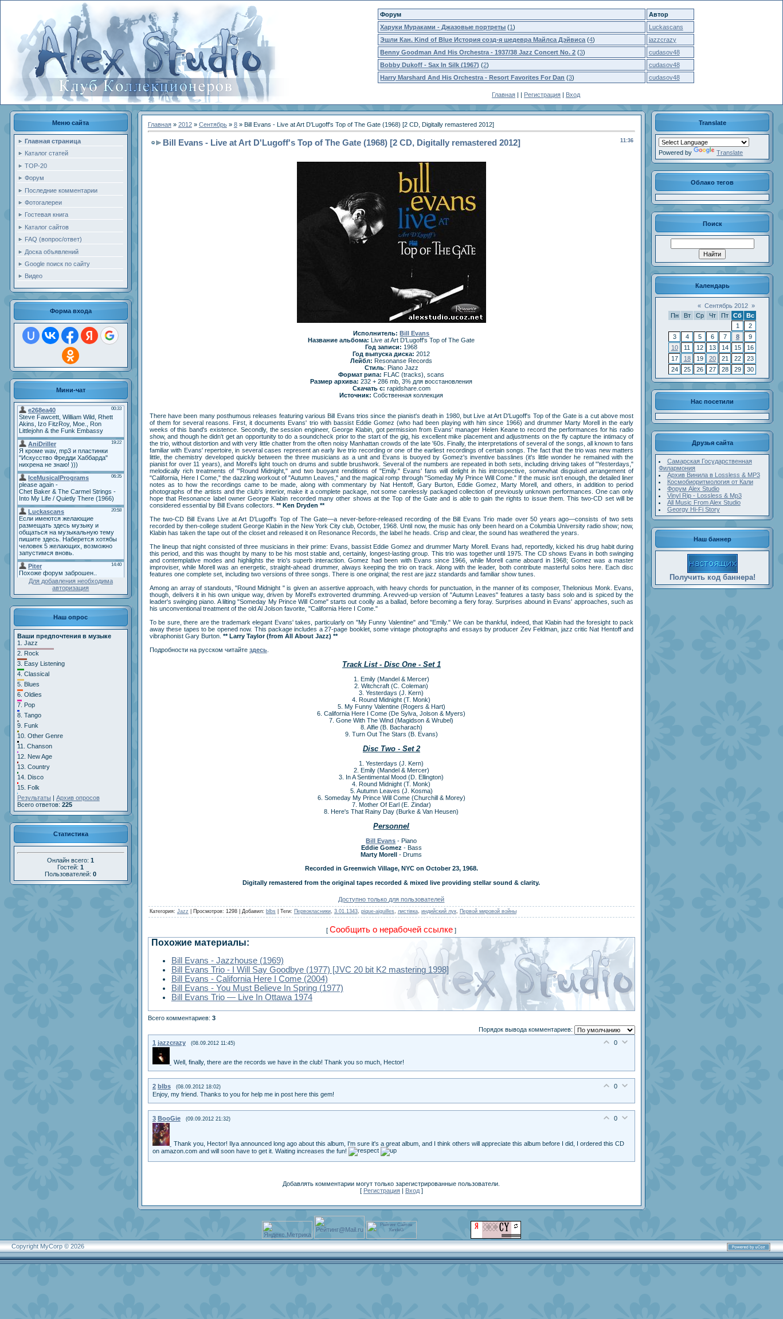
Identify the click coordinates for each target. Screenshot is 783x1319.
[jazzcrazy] (163, 1062)
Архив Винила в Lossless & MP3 (713, 474)
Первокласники (312, 911)
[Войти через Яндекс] (89, 335)
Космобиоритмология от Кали (710, 481)
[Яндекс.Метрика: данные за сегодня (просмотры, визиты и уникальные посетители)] (287, 1230)
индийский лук (438, 911)
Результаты (34, 797)
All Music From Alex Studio (704, 502)
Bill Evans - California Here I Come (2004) (249, 979)
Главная (503, 94)
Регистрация (542, 94)
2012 (185, 124)
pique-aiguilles (377, 911)
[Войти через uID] (31, 335)
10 (674, 347)
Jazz (183, 911)
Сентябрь (213, 124)
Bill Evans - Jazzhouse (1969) (227, 960)
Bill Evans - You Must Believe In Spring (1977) (257, 988)
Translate (730, 152)
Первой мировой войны (488, 911)
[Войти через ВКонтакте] (50, 335)
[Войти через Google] (109, 335)
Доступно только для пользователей (391, 899)
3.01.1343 (346, 911)
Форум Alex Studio (693, 488)
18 (687, 358)
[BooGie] (163, 1143)
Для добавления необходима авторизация (71, 584)
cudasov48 (664, 52)
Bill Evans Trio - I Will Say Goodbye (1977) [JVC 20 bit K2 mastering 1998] (310, 969)
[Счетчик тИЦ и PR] (496, 1236)
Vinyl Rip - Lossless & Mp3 (704, 495)
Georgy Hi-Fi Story (693, 509)
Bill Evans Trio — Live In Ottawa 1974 (241, 997)
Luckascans (666, 27)
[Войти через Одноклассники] (70, 355)
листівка (408, 911)
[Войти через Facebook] (70, 335)
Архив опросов (78, 797)
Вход (573, 94)
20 (712, 358)
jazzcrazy (662, 39)
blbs (271, 911)
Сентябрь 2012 (726, 305)
